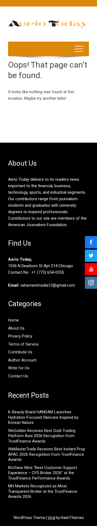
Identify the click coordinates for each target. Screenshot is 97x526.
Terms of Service (23, 344)
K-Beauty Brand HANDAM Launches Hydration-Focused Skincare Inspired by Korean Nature (43, 417)
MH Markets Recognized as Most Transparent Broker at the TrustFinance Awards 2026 (42, 491)
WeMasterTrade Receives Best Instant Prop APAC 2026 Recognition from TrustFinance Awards (46, 454)
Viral (51, 517)
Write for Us (18, 368)
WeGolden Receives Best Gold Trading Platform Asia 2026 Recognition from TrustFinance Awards (41, 436)
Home (13, 320)
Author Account (22, 360)
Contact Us (18, 376)
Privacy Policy (20, 336)
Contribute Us (20, 352)
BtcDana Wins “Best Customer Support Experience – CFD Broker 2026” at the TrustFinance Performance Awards (42, 473)
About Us (16, 328)
